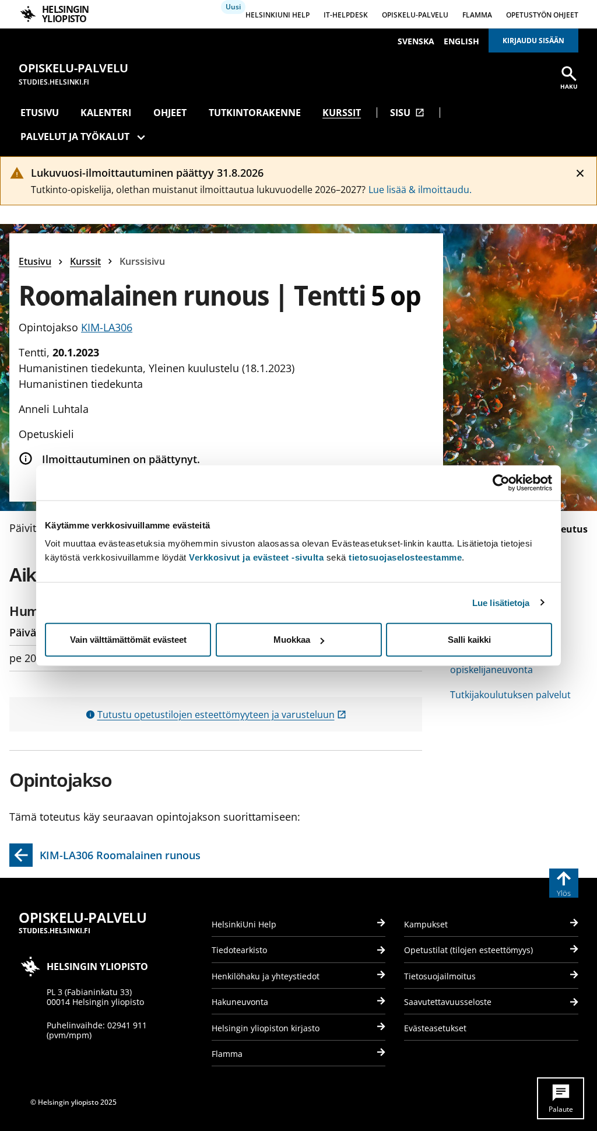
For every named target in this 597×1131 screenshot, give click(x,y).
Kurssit (341, 112)
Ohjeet (170, 112)
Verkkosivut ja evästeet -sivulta (256, 557)
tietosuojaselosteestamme (405, 557)
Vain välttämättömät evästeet (128, 640)
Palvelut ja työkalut (74, 136)
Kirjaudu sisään (533, 40)
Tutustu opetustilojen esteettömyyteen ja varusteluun (221, 714)
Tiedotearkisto (239, 949)
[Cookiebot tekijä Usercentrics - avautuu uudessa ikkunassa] (501, 482)
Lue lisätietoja (501, 602)
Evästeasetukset (435, 1028)
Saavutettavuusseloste (447, 1001)
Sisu (407, 112)
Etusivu (39, 112)
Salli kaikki (469, 640)
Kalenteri (105, 112)
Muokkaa (291, 640)
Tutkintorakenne (255, 112)
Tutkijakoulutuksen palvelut (510, 694)
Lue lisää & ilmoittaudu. (420, 189)
